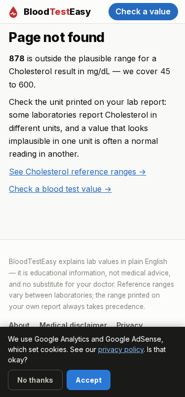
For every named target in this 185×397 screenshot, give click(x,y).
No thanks (35, 380)
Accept (88, 380)
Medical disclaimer (73, 325)
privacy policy (121, 349)
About (19, 325)
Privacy (129, 325)
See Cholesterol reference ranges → (77, 171)
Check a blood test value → (60, 189)
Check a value (143, 11)
